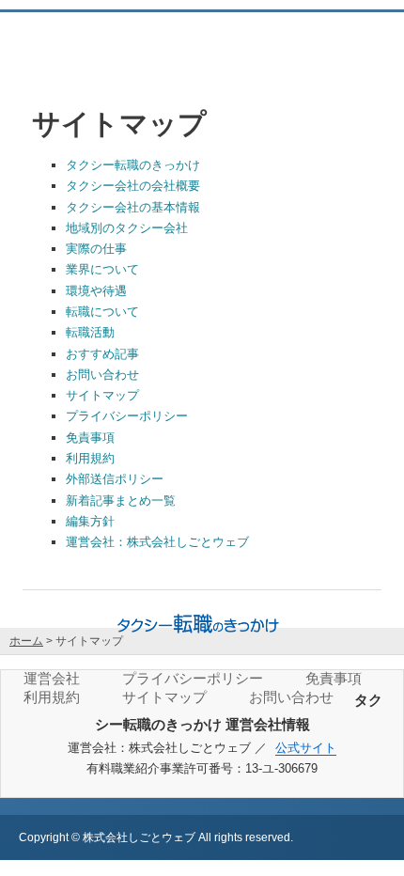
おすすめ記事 (102, 354)
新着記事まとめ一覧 (121, 500)
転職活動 (90, 332)
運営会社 (51, 678)
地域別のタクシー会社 (127, 228)
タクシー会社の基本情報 (133, 207)
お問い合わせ (102, 375)
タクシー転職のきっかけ (133, 165)
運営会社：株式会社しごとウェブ (157, 542)
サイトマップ (102, 395)
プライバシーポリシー (127, 416)
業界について (102, 269)
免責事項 (90, 437)
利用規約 (90, 458)
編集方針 (90, 521)
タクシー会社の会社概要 (133, 186)
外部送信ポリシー (114, 479)
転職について (102, 312)
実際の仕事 (96, 249)
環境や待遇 (96, 291)
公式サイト (305, 748)
